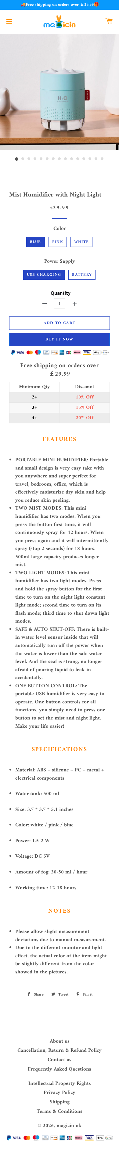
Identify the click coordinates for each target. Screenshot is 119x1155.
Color (59, 229)
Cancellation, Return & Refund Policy (59, 1050)
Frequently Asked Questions (59, 1069)
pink (57, 241)
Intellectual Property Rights (59, 1083)
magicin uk (68, 1125)
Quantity (60, 293)
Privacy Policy (59, 1092)
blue (35, 241)
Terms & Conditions (59, 1111)
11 (78, 159)
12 (84, 159)
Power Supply (59, 262)
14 (96, 159)
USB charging (44, 274)
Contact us (59, 1059)
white (81, 241)
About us (60, 1041)
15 (102, 159)
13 (90, 159)
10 (72, 159)
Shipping (60, 1102)
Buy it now (59, 339)
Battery (82, 274)
